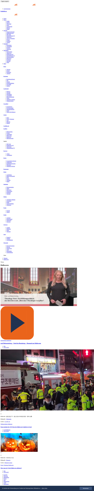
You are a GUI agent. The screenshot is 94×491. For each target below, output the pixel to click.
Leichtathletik (9, 240)
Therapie (8, 231)
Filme (7, 62)
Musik (7, 181)
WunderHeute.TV (10, 35)
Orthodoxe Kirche (10, 166)
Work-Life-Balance (10, 112)
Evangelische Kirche (11, 161)
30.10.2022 (6, 431)
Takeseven (8, 37)
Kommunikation (10, 83)
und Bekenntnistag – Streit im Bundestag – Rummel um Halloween (21, 343)
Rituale (8, 123)
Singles (8, 86)
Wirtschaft (8, 24)
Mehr (5, 63)
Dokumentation (10, 57)
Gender (8, 227)
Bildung (8, 91)
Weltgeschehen (9, 101)
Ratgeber (6, 43)
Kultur (7, 29)
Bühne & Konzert (10, 176)
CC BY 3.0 (7, 421)
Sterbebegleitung (10, 109)
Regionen (8, 72)
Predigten (8, 59)
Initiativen (8, 137)
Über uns (6, 476)
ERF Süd (8, 34)
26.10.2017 (6, 472)
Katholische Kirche (10, 163)
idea (4, 346)
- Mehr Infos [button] (44, 488)
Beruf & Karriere (10, 245)
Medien (8, 28)
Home (5, 18)
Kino (7, 177)
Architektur (9, 174)
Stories (8, 212)
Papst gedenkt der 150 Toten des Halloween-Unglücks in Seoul (16, 427)
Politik (7, 21)
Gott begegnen (7, 8)
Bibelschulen (9, 131)
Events (8, 133)
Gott (7, 120)
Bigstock (8, 460)
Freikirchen (9, 162)
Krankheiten (9, 106)
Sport (7, 25)
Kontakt (5, 474)
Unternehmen (9, 252)
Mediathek (6, 50)
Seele (7, 230)
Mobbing (8, 229)
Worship (8, 61)
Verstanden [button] (86, 488)
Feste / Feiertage (10, 119)
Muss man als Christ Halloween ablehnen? (11, 468)
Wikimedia (8, 419)
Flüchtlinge (9, 94)
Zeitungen (8, 205)
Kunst (7, 178)
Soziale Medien (10, 203)
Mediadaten (6, 477)
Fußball (8, 238)
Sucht (7, 110)
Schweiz (8, 221)
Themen (8, 69)
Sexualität (8, 84)
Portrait (8, 210)
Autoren (8, 73)
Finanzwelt (9, 248)
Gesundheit (9, 46)
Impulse (5, 30)
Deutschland (9, 219)
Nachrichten (9, 51)
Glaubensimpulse (10, 32)
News (5, 20)
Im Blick (8, 41)
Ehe (7, 80)
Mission (8, 121)
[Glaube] (9, 16)
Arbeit (7, 153)
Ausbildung (9, 155)
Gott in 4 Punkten (10, 38)
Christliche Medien (10, 199)
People (8, 39)
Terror (7, 98)
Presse (5, 478)
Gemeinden (9, 134)
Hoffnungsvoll (9, 54)
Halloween (6, 259)
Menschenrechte (10, 97)
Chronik (8, 93)
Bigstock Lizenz (8, 462)
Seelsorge (8, 49)
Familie (8, 82)
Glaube (8, 42)
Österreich (8, 220)
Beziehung (8, 45)
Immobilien (9, 251)
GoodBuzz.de (6, 126)
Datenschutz (6, 481)
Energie (8, 247)
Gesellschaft (9, 26)
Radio (7, 202)
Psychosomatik (9, 108)
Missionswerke (9, 138)
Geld (7, 249)
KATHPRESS (7, 430)
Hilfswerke (9, 135)
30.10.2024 (6, 347)
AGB (5, 482)
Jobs (5, 480)
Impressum (6, 484)
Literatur (8, 180)
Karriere (8, 47)
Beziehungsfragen (10, 79)
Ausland (8, 217)
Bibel (7, 117)
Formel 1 (8, 237)
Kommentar (6, 169)
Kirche (8, 22)
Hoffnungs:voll (10, 33)
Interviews (8, 58)
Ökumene (8, 165)
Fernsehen (8, 201)
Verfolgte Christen (10, 99)
